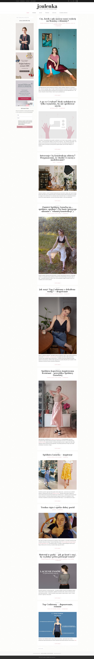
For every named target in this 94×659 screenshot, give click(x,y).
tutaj (75, 640)
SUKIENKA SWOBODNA (66, 23)
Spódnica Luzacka (42, 442)
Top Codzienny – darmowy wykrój (50, 356)
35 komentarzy (62, 108)
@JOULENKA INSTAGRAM (47, 653)
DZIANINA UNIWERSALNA (44, 23)
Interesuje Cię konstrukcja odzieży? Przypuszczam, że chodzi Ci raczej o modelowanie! (57, 157)
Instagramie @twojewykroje (56, 439)
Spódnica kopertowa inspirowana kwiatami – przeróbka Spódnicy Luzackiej (57, 373)
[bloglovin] (73, 1)
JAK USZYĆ (51, 23)
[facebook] (70, 1)
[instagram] (68, 1)
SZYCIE (72, 23)
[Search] (77, 1)
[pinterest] (75, 1)
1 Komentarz (65, 457)
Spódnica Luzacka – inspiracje (58, 455)
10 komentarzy (65, 608)
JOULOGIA (54, 509)
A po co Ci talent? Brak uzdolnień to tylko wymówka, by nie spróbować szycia (58, 103)
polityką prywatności (21, 124)
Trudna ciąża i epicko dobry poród (58, 507)
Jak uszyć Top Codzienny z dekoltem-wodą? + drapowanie (57, 290)
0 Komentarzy (58, 25)
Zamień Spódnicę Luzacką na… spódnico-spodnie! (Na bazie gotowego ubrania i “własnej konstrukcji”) (58, 209)
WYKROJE (34, 12)
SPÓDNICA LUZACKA (57, 23)
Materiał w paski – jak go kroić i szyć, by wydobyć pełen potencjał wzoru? (57, 555)
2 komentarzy (60, 509)
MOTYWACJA (52, 108)
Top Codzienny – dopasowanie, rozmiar (57, 605)
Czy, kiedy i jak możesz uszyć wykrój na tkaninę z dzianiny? (57, 20)
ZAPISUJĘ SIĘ (24, 126)
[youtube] (72, 1)
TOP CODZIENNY (56, 293)
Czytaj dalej (57, 95)
